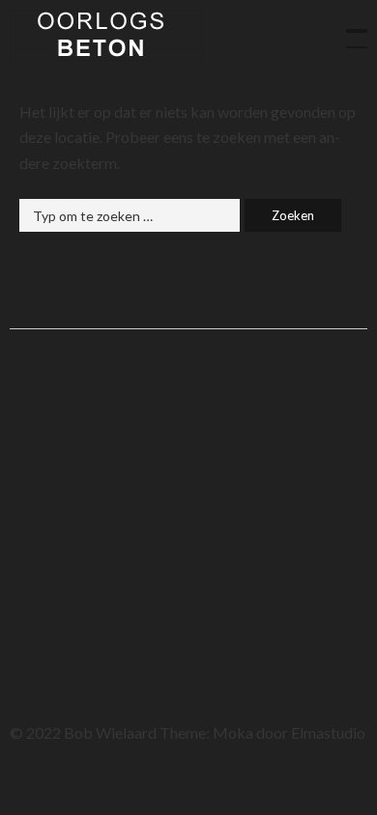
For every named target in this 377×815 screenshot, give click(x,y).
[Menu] (348, 29)
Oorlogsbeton (106, 35)
